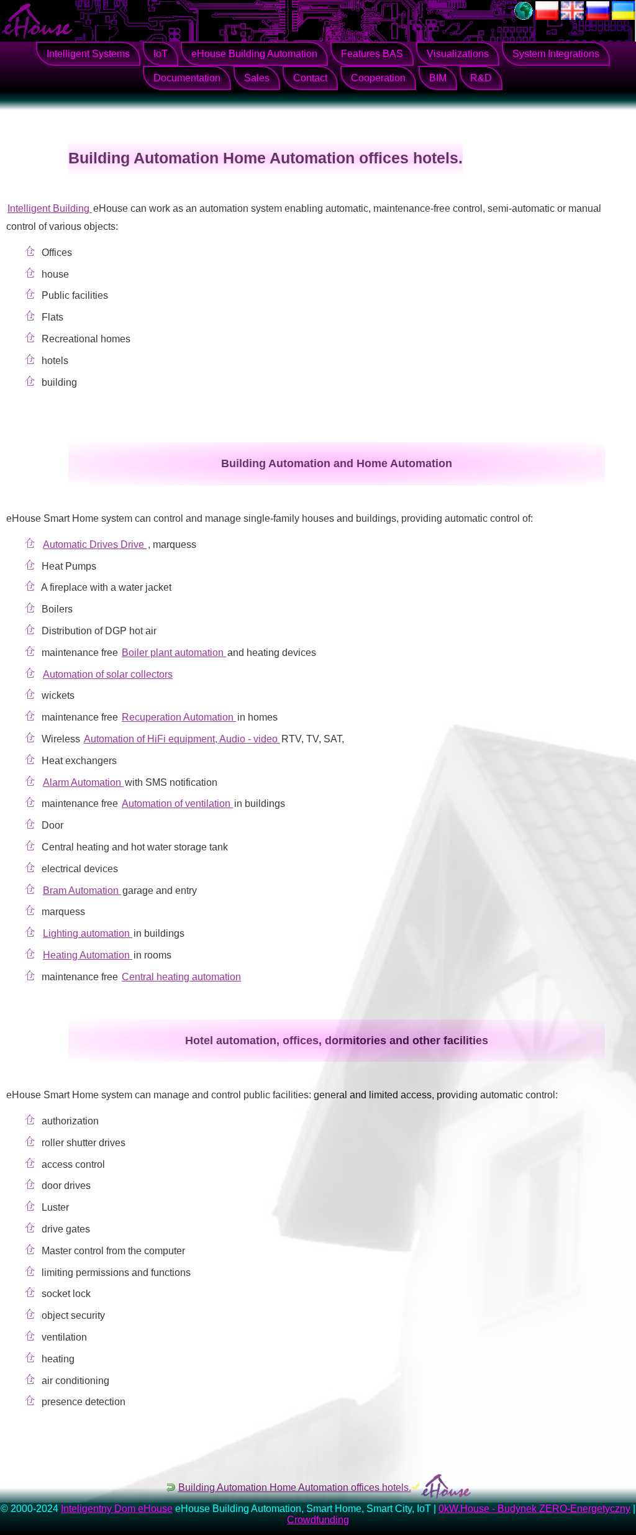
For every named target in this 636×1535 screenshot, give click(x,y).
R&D (481, 78)
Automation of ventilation (177, 803)
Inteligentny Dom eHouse (117, 1508)
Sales (257, 78)
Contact (310, 78)
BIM (438, 78)
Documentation (186, 78)
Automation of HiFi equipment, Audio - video (182, 739)
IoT (160, 53)
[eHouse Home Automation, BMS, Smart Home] (572, 16)
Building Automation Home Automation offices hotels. (294, 1487)
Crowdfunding (318, 1520)
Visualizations (458, 53)
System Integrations (555, 53)
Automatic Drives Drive (95, 544)
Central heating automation (181, 977)
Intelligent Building (49, 208)
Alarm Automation (83, 782)
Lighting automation (87, 933)
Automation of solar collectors (108, 674)
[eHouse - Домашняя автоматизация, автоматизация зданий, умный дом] (597, 16)
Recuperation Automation (179, 717)
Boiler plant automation (174, 652)
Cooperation (378, 78)
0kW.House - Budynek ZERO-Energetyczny (534, 1508)
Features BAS (372, 53)
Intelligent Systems (88, 53)
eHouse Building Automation (254, 53)
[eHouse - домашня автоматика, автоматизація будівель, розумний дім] (623, 16)
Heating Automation (87, 955)
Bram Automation (82, 890)
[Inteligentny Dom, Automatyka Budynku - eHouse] (546, 16)
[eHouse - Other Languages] (523, 16)
